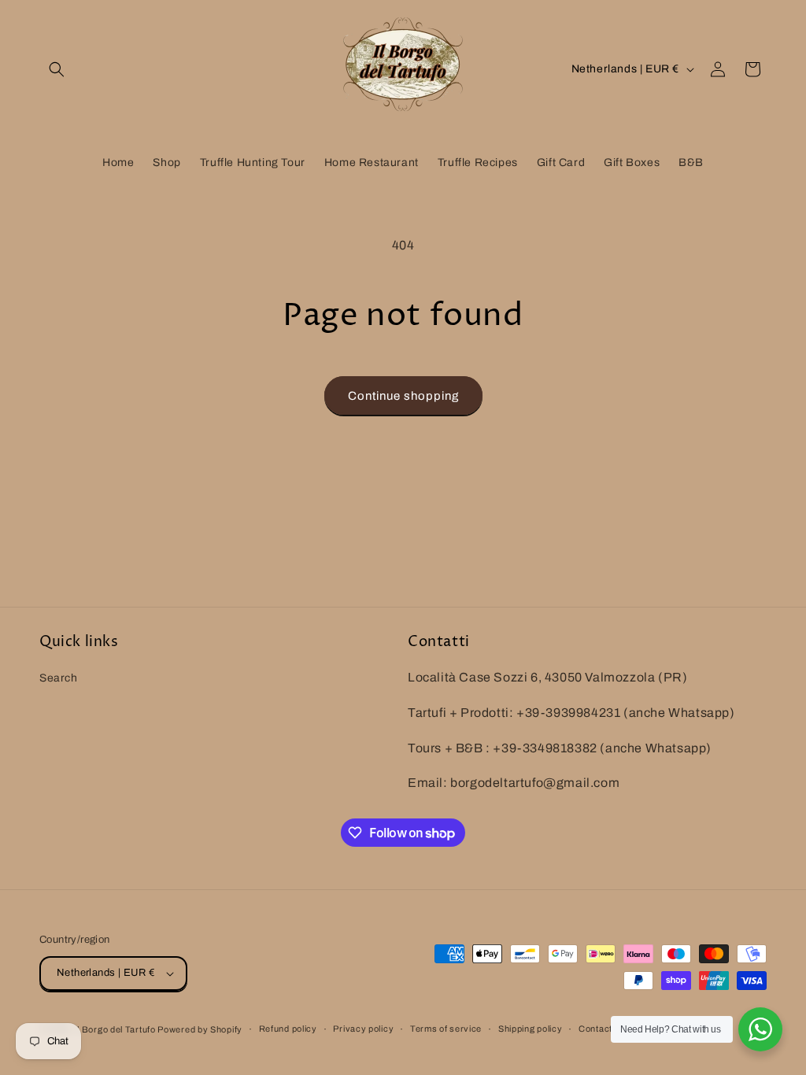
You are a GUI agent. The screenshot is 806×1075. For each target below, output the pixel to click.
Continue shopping (403, 396)
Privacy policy (363, 1028)
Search (58, 678)
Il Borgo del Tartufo (116, 1029)
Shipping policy (530, 1028)
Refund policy (288, 1028)
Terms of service (446, 1028)
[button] (56, 69)
